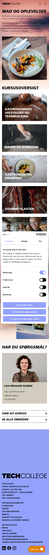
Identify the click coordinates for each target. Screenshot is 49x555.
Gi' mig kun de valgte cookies (24, 312)
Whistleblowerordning (13, 537)
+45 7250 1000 (16, 490)
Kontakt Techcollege (12, 517)
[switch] (42, 280)
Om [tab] (40, 241)
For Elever (7, 531)
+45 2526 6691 (10, 399)
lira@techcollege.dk (11, 396)
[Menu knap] (45, 3)
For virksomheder (10, 512)
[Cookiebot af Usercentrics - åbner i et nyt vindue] (35, 234)
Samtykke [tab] (9, 241)
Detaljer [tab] (24, 241)
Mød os (5, 515)
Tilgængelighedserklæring (15, 539)
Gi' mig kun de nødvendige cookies (24, 319)
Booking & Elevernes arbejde (15, 520)
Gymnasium (7, 506)
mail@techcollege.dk (19, 487)
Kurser (5, 509)
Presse (5, 528)
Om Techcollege (9, 525)
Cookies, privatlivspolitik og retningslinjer (22, 542)
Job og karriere (9, 534)
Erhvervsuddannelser (12, 503)
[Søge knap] (40, 3)
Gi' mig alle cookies (24, 305)
